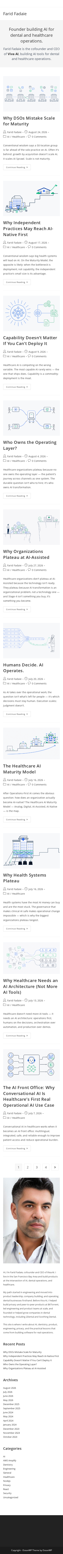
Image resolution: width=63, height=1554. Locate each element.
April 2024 (8, 1420)
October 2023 (10, 1436)
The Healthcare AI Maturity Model (22, 769)
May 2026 (8, 1400)
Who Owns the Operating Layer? (20, 1364)
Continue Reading (18, 168)
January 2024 (9, 1424)
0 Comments (39, 136)
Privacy (7, 1485)
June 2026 (8, 1395)
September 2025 (11, 1408)
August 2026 (9, 1387)
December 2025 (11, 1404)
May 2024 (8, 1416)
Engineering (9, 1468)
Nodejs (6, 1480)
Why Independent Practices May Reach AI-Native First (28, 228)
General (7, 1472)
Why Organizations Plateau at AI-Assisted (26, 554)
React (6, 1489)
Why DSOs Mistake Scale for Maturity (22, 1352)
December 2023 (11, 1428)
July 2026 (7, 1391)
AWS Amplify (9, 1460)
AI (8, 136)
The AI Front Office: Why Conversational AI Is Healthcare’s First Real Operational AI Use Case (29, 1096)
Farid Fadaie (15, 13)
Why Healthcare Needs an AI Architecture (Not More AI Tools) (30, 986)
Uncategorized (10, 1497)
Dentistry (8, 1464)
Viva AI (13, 54)
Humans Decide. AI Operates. (23, 668)
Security (7, 1493)
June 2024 (8, 1412)
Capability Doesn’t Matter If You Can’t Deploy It (30, 340)
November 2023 (11, 1432)
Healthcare (18, 136)
